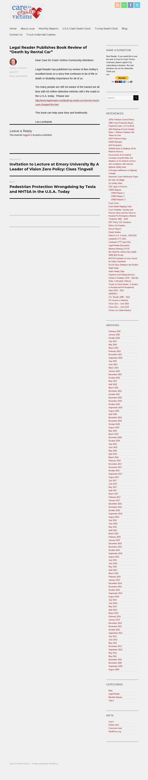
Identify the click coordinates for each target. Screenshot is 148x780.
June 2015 (113, 563)
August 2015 (114, 557)
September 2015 (115, 553)
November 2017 (115, 467)
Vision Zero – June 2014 (119, 307)
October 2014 (114, 590)
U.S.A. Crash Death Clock (76, 28)
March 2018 (113, 457)
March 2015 (113, 573)
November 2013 (115, 626)
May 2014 (113, 606)
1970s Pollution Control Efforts (121, 119)
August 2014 (114, 596)
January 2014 (114, 620)
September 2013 (115, 633)
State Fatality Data (116, 271)
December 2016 (115, 504)
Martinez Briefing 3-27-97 (119, 249)
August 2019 (114, 427)
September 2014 (115, 593)
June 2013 (113, 640)
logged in (27, 135)
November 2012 (115, 646)
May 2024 (113, 345)
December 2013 (115, 623)
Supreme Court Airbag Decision (122, 275)
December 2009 (115, 663)
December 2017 (115, 464)
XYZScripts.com (88, 778)
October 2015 (114, 550)
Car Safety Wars (115, 183)
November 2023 (115, 354)
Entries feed (114, 725)
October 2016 (114, 510)
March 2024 (113, 348)
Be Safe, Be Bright (116, 180)
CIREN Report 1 (117, 193)
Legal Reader (21, 76)
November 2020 (115, 401)
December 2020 (115, 398)
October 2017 (114, 470)
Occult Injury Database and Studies (123, 265)
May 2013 (113, 643)
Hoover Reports (115, 229)
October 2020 (114, 404)
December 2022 (115, 374)
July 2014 (113, 600)
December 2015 (115, 543)
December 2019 (115, 417)
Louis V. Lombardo (18, 68)
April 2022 (113, 384)
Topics (111, 700)
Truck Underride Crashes (40, 34)
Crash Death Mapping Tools (120, 206)
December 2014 (115, 583)
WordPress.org (115, 731)
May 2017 (113, 487)
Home (13, 28)
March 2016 (113, 533)
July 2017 (113, 480)
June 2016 (113, 524)
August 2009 (114, 669)
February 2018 (115, 461)
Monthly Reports (48, 28)
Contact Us (16, 34)
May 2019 (113, 431)
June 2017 (113, 484)
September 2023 (115, 358)
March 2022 (113, 388)
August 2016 (114, 517)
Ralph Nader (114, 268)
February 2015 (115, 577)
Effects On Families (117, 225)
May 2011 (113, 656)
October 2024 (114, 338)
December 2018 (115, 437)
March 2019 (113, 434)
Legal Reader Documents (119, 245)
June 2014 (113, 603)
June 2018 (113, 447)
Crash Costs (114, 203)
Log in (111, 721)
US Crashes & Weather (118, 300)
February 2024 (115, 351)
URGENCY (113, 294)
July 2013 (113, 636)
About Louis (28, 28)
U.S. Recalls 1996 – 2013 (119, 297)
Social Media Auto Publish (63, 778)
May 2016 (113, 527)
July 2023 (113, 361)
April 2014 (113, 610)
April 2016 (113, 530)
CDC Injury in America (118, 187)
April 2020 (113, 414)
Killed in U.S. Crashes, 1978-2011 (123, 235)
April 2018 (113, 454)
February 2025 (115, 331)
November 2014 (115, 587)
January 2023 (114, 371)
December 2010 (115, 659)
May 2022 (113, 381)
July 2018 (113, 444)
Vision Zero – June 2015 (119, 304)
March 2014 (113, 613)
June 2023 (113, 364)
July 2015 (113, 560)
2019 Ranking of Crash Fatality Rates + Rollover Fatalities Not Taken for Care (121, 132)
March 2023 (113, 368)
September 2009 (115, 666)
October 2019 (114, 424)
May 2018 (113, 451)
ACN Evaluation (115, 145)
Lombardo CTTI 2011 (117, 239)
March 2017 (113, 494)
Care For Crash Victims (19, 764)
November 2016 (115, 507)
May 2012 (113, 653)
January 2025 (114, 335)
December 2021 (115, 391)
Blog (124, 28)
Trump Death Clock (106, 28)
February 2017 (115, 497)
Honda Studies (115, 232)
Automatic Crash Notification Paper (123, 177)
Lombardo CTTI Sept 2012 (120, 242)
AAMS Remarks (115, 142)
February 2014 (115, 616)
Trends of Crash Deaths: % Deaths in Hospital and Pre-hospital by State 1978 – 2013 (123, 287)
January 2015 (114, 580)
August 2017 (114, 477)
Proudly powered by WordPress (45, 764)
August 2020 (114, 411)
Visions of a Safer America (120, 310)
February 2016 (115, 537)
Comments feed (115, 728)
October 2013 (114, 630)
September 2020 (115, 408)
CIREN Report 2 (117, 196)
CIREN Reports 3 (118, 199)
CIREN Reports (115, 190)
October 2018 (114, 441)
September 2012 (115, 650)
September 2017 (115, 474)
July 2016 (113, 520)
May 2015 (113, 567)
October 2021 (114, 394)
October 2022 (114, 378)
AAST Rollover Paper (117, 139)
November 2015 (115, 547)
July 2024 (113, 341)
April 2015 (113, 570)
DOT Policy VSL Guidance (120, 222)
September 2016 (115, 514)
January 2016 (114, 540)
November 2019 (115, 421)
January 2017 (114, 500)
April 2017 (113, 490)
